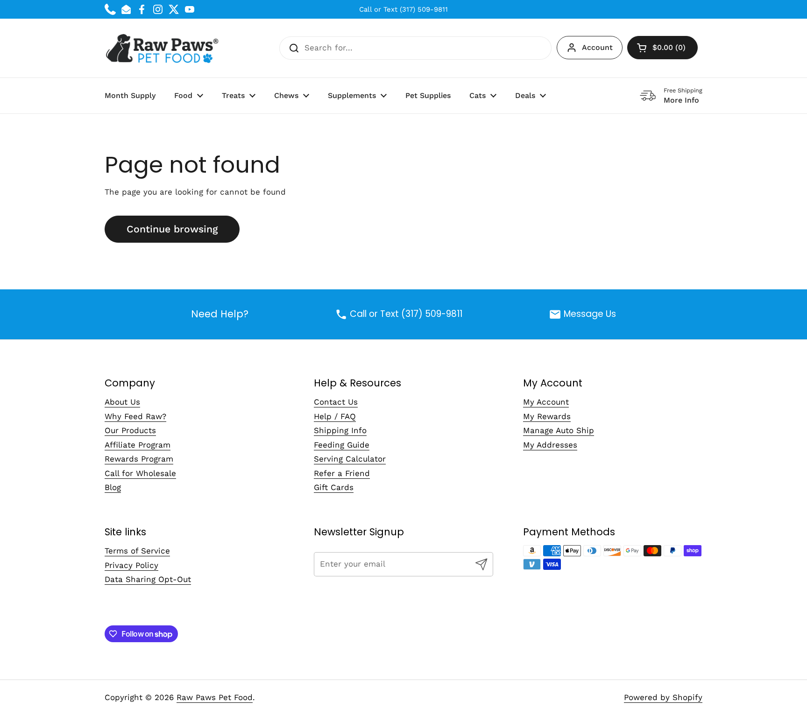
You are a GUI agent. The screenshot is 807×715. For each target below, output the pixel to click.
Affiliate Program (137, 444)
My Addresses (550, 444)
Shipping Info (340, 430)
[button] (662, 47)
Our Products (130, 430)
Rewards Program (139, 458)
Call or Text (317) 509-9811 (403, 9)
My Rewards (547, 416)
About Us (122, 402)
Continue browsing (172, 229)
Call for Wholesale (140, 473)
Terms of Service (137, 550)
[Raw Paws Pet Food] (164, 48)
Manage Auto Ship (558, 430)
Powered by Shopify (663, 697)
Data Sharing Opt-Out (148, 579)
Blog (113, 487)
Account (597, 47)
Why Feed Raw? (135, 416)
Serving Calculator (350, 458)
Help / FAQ (335, 416)
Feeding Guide (341, 444)
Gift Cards (334, 487)
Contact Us (336, 402)
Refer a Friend (342, 473)
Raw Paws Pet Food (215, 697)
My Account (546, 402)
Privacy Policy (131, 565)
